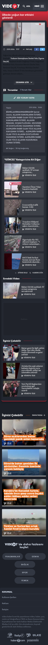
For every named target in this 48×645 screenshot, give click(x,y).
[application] (24, 322)
